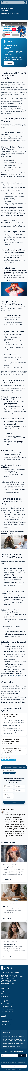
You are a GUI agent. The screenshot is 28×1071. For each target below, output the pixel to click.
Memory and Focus (9, 796)
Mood (8, 790)
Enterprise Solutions (6, 1006)
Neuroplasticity (8, 867)
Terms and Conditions (7, 1019)
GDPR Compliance (6, 1024)
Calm (19, 786)
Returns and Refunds (7, 1009)
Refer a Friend (5, 996)
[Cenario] (5, 2)
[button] (26, 1058)
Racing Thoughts (9, 944)
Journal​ (5, 906)
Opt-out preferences (10, 1069)
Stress (8, 786)
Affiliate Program (6, 993)
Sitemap (3, 1027)
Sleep (19, 790)
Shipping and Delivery (7, 1011)
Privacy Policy (18, 1069)
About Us (3, 991)
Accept (14, 1066)
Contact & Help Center (7, 1003)
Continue (14, 802)
